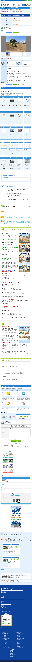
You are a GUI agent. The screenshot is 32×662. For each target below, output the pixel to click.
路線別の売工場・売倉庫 (13, 654)
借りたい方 (2, 600)
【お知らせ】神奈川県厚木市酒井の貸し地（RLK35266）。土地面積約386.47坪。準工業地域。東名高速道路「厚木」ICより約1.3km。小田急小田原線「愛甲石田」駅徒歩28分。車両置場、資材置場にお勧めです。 (17, 222)
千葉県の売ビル (18, 646)
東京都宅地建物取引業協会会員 (11, 553)
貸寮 (17, 9)
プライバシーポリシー (19, 439)
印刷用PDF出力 (23, 84)
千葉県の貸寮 (18, 644)
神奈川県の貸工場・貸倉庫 (20, 633)
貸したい (9, 7)
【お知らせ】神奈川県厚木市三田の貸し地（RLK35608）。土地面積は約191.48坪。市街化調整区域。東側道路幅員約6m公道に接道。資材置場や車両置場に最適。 (17, 218)
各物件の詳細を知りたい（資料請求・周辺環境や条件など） (18, 425)
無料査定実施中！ (29, 0)
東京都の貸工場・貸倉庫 (5, 633)
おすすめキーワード (3, 598)
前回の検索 (4, 0)
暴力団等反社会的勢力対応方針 (6, 611)
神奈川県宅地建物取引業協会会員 (12, 566)
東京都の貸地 (4, 636)
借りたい (5, 7)
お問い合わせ (16, 32)
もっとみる (29, 225)
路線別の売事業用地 (12, 656)
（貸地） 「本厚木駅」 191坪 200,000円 (9, 216)
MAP (9, 562)
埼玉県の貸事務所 (4, 642)
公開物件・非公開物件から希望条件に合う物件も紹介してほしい (19, 426)
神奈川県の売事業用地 (19, 639)
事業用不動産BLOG (4, 489)
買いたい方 (2, 602)
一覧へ (29, 206)
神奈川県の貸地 (18, 636)
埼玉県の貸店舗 (4, 643)
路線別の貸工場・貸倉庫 (13, 650)
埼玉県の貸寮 (4, 644)
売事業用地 (20, 11)
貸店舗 (14, 9)
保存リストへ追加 (9, 32)
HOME (2, 7)
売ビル (10, 11)
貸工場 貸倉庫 (6, 9)
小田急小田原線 (6, 177)
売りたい (16, 7)
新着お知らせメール (1, 0)
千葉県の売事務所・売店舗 (20, 647)
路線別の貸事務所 (12, 651)
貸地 (20, 9)
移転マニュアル (4, 486)
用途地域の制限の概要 (5, 487)
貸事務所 (11, 9)
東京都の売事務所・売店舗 (5, 638)
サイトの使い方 (4, 484)
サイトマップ (14, 5)
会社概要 (14, 4)
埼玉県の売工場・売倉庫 (5, 645)
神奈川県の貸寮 (18, 635)
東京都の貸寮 (4, 635)
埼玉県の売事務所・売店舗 (5, 647)
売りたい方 (2, 603)
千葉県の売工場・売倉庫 (20, 645)
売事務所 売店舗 (15, 11)
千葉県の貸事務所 (19, 642)
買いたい (12, 7)
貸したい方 (2, 601)
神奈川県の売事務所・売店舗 (20, 638)
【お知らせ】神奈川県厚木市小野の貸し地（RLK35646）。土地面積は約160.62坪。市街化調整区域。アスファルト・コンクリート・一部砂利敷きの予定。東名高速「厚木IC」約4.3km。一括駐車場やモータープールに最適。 (17, 212)
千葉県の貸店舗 (18, 643)
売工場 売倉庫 (6, 11)
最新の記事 (2, 597)
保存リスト (2, 0)
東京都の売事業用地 (4, 639)
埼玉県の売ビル (4, 646)
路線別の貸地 (11, 653)
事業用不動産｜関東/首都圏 (4, 591)
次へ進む (16, 441)
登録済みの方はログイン (6, 0)
